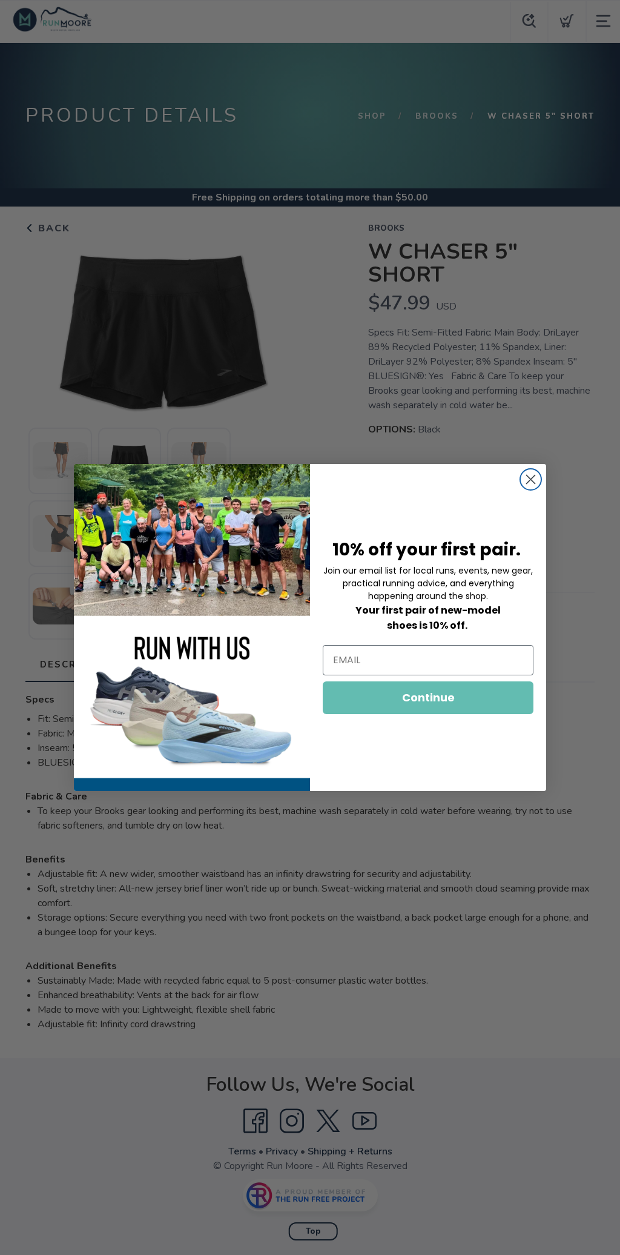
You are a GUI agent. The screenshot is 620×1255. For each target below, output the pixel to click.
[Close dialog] (530, 479)
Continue (428, 697)
